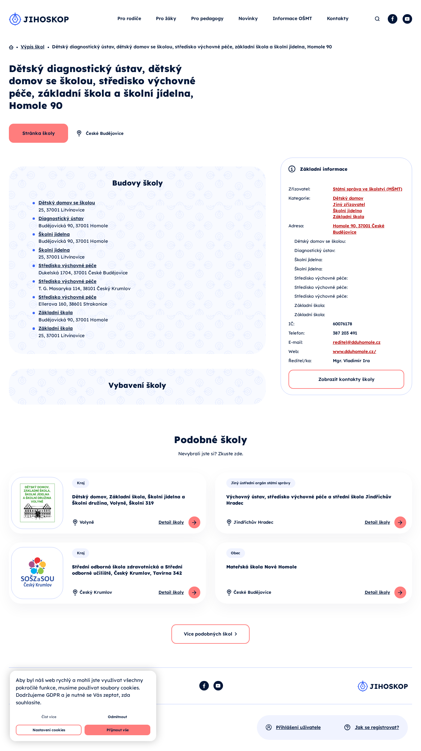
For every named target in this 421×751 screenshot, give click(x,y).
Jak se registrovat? (377, 727)
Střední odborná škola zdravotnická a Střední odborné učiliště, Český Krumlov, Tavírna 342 (127, 570)
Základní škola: (309, 305)
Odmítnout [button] (117, 716)
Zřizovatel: (299, 188)
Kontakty (338, 18)
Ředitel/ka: (299, 360)
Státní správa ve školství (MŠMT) (367, 188)
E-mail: (295, 342)
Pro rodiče (129, 18)
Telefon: (296, 333)
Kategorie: (299, 198)
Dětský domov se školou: (320, 241)
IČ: (291, 323)
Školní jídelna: (308, 259)
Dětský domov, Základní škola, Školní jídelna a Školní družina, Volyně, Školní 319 (128, 500)
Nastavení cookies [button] (49, 730)
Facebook (392, 19)
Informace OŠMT (292, 18)
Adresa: (296, 225)
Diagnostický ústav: (314, 250)
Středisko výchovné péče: (321, 278)
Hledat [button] (377, 19)
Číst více (48, 716)
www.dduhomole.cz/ (354, 351)
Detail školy (171, 522)
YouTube (407, 19)
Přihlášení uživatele (298, 727)
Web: (293, 351)
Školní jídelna (347, 210)
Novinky (248, 18)
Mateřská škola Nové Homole (261, 567)
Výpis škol (32, 47)
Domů (15, 47)
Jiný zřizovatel (349, 204)
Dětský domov (348, 198)
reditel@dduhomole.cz (357, 342)
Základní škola (348, 216)
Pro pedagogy (207, 18)
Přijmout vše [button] (118, 730)
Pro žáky (166, 18)
